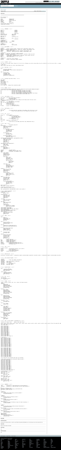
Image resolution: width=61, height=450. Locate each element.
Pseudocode (38, 444)
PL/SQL (16, 444)
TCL (51, 446)
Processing (23, 444)
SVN (37, 446)
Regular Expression (10, 445)
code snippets (46, 1)
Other (37, 443)
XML (8, 448)
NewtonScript (17, 443)
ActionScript (2, 439)
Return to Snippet (3, 9)
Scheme (52, 445)
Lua (22, 442)
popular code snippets (47, 2)
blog (50, 1)
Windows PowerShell (46, 447)
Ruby (23, 445)
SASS (37, 445)
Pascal (45, 443)
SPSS (23, 446)
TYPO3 (9, 447)
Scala (44, 445)
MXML (2, 443)
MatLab (37, 442)
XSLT (16, 448)
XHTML (2, 448)
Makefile (30, 442)
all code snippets (39, 2)
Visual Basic (31, 447)
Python (45, 444)
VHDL (23, 447)
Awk (51, 439)
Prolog (30, 444)
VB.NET (16, 447)
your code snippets (55, 2)
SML (15, 446)
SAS (30, 445)
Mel (51, 442)
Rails (1, 445)
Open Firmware (31, 443)
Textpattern (2, 447)
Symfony (45, 446)
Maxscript (45, 442)
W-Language (38, 447)
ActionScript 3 (10, 439)
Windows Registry (53, 447)
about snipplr (57, 1)
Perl (51, 443)
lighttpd (9, 442)
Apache (16, 439)
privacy (53, 1)
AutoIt (44, 439)
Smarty (9, 446)
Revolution (16, 445)
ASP (30, 439)
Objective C (23, 443)
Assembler (37, 439)
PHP (1, 444)
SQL (30, 446)
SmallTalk (2, 446)
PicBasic (9, 444)
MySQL (9, 443)
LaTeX (1, 442)
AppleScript (23, 439)
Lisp (15, 442)
